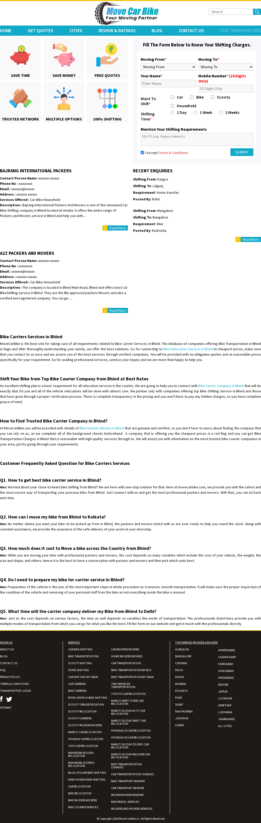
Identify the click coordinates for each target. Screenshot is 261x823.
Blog (157, 30)
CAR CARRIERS (77, 684)
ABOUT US (7, 649)
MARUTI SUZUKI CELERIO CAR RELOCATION (130, 745)
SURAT (179, 704)
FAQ (3, 670)
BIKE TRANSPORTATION (83, 656)
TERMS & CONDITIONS (14, 684)
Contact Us (191, 30)
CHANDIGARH (227, 657)
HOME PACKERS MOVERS (126, 656)
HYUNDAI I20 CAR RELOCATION (131, 737)
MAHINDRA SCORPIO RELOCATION (81, 764)
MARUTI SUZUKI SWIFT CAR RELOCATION (128, 722)
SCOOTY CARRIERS (80, 718)
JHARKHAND (226, 719)
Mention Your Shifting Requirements (174, 129)
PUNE (178, 697)
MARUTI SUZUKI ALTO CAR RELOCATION (128, 712)
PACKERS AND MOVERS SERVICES (131, 808)
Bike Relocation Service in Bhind (188, 349)
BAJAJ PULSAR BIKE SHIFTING (87, 772)
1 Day (182, 112)
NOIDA (179, 677)
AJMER (179, 725)
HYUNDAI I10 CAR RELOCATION (131, 730)
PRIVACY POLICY (10, 677)
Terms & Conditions (173, 152)
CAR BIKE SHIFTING (80, 649)
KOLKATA (181, 691)
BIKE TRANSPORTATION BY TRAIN (132, 677)
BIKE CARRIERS (77, 691)
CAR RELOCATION (79, 786)
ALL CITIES (225, 726)
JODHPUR (181, 718)
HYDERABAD (226, 678)
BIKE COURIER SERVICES (83, 807)
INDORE (223, 684)
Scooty (223, 97)
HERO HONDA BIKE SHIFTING (87, 779)
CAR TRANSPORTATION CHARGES (132, 774)
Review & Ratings (117, 30)
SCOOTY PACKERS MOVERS (85, 725)
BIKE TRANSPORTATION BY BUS (131, 670)
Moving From (153, 59)
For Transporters (240, 30)
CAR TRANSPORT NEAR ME (127, 788)
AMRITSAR (224, 705)
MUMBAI (180, 684)
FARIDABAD (225, 664)
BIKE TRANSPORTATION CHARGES (126, 765)
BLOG (4, 656)
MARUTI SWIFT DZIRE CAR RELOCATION (127, 702)
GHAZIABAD (226, 671)
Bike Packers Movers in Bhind (102, 428)
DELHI (179, 670)
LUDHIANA (225, 712)
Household (186, 106)
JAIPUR (222, 691)
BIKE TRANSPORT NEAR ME (128, 781)
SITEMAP (5, 707)
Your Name (151, 75)
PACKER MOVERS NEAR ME (127, 795)
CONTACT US (8, 663)
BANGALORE (183, 656)
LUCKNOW (225, 698)
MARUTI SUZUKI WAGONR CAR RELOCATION (130, 755)
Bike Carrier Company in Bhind (221, 385)
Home (5, 30)
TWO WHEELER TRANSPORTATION (123, 685)
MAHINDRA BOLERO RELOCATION (81, 754)
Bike (200, 97)
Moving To (208, 59)
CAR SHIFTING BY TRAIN (83, 677)
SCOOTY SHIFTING (80, 663)
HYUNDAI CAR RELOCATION (85, 739)
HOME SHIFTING (78, 670)
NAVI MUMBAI (184, 711)
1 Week (206, 112)
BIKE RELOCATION (80, 793)
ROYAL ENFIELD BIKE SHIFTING (87, 697)
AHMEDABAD (226, 650)
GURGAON (182, 649)
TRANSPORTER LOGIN (15, 690)
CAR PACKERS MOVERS (125, 649)
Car (180, 97)
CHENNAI (181, 663)
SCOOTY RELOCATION (82, 711)
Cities (76, 30)
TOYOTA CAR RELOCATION (128, 694)
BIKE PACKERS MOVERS (82, 800)
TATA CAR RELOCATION (83, 746)
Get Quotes (40, 30)
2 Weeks (232, 112)
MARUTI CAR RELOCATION (84, 732)
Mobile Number (222, 78)
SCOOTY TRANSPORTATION (86, 704)
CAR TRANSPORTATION (126, 663)
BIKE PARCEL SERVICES (125, 802)
